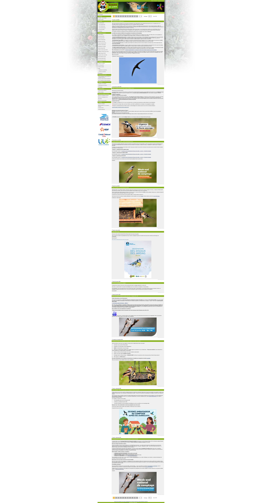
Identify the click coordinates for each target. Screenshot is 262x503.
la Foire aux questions (148, 466)
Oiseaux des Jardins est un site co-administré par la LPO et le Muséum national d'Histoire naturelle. (131, 501)
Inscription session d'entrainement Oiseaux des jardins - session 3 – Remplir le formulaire (136, 157)
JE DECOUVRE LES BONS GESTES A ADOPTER (120, 107)
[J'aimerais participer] (161, 0)
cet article (148, 358)
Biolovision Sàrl (126, 502)
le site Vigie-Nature (156, 196)
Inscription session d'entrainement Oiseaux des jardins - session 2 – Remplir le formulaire (136, 154)
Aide (99, 68)
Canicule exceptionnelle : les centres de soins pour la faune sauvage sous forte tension (141, 49)
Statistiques (100, 73)
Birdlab (142, 196)
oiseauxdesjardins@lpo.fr (119, 469)
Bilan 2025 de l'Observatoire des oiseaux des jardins (120, 239)
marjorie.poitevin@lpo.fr (153, 396)
